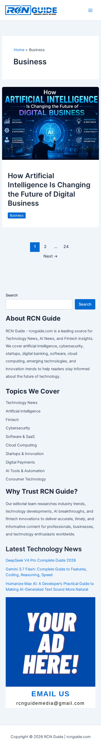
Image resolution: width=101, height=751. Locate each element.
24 (66, 246)
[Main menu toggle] (90, 10)
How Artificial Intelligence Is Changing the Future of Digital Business (49, 189)
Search (12, 295)
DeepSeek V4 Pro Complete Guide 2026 (41, 560)
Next (51, 256)
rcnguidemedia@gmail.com (50, 703)
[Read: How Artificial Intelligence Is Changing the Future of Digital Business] (50, 123)
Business (17, 215)
